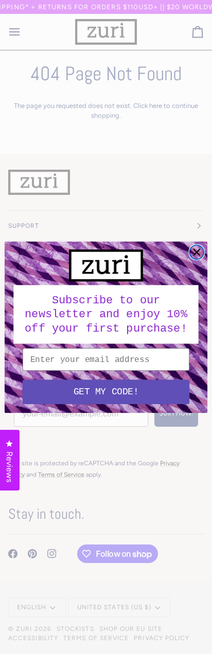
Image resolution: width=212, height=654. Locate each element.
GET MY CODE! (106, 391)
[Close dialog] (196, 252)
